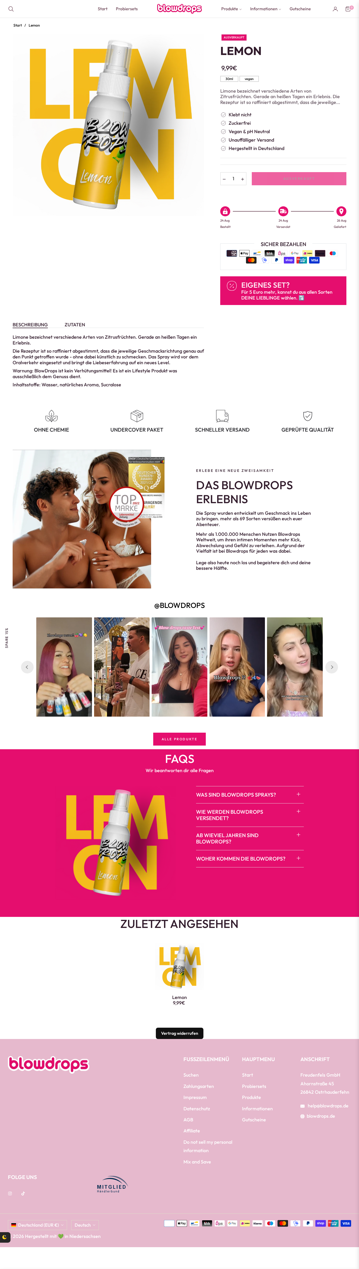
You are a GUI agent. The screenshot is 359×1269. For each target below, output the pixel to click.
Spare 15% (6, 638)
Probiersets (254, 1086)
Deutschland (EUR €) (38, 1225)
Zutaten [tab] (75, 325)
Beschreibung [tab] (30, 325)
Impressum (195, 1097)
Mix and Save (197, 1162)
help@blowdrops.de (327, 1106)
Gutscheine (254, 1120)
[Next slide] (331, 667)
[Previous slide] (27, 667)
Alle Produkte (180, 739)
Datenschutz (196, 1109)
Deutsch (83, 1225)
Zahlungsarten (198, 1086)
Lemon (179, 997)
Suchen (191, 1075)
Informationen (257, 1109)
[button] (12, 9)
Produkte (251, 1097)
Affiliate (191, 1131)
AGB (188, 1120)
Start (17, 25)
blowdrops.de (321, 1116)
